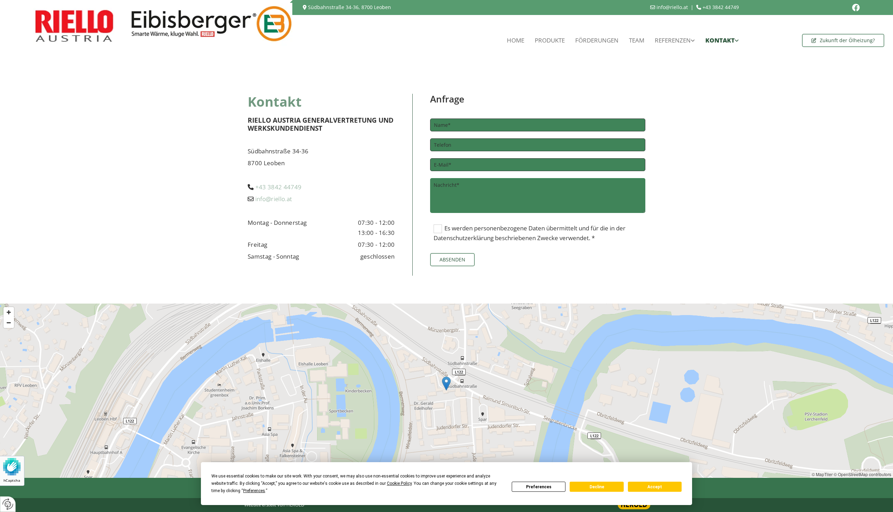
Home (515, 40)
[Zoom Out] (8, 323)
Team (636, 40)
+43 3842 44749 (278, 187)
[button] (843, 40)
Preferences (538, 486)
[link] (675, 40)
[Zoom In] (8, 312)
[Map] (446, 391)
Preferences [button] (254, 490)
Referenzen (673, 40)
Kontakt (720, 40)
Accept (654, 486)
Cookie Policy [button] (399, 483)
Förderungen (596, 40)
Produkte (550, 40)
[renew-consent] (8, 504)
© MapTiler (822, 474)
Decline (597, 486)
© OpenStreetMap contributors (862, 474)
